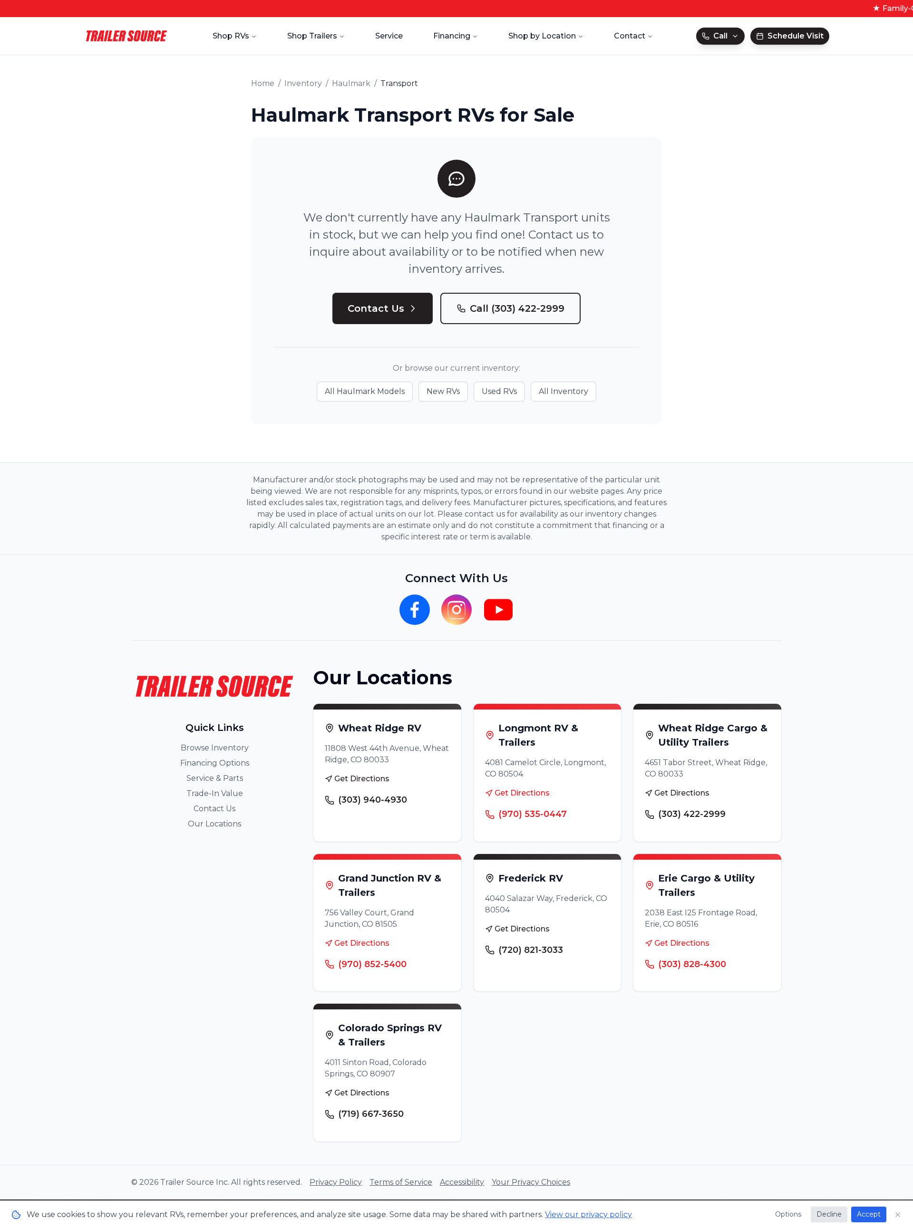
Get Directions (361, 778)
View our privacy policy (588, 1214)
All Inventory (563, 391)
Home (262, 83)
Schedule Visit (795, 35)
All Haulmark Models (365, 391)
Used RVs (499, 391)
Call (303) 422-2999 (517, 308)
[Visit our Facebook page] (414, 610)
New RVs (443, 391)
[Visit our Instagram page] (456, 610)
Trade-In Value (214, 793)
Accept (869, 1214)
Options (788, 1214)
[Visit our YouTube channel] (498, 610)
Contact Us (376, 308)
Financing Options (214, 763)
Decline (829, 1214)
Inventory (303, 83)
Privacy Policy (336, 1182)
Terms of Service (400, 1182)
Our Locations (214, 823)
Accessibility (462, 1182)
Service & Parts (214, 778)
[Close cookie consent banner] (898, 1214)
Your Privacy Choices (531, 1182)
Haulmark (351, 83)
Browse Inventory (215, 747)
